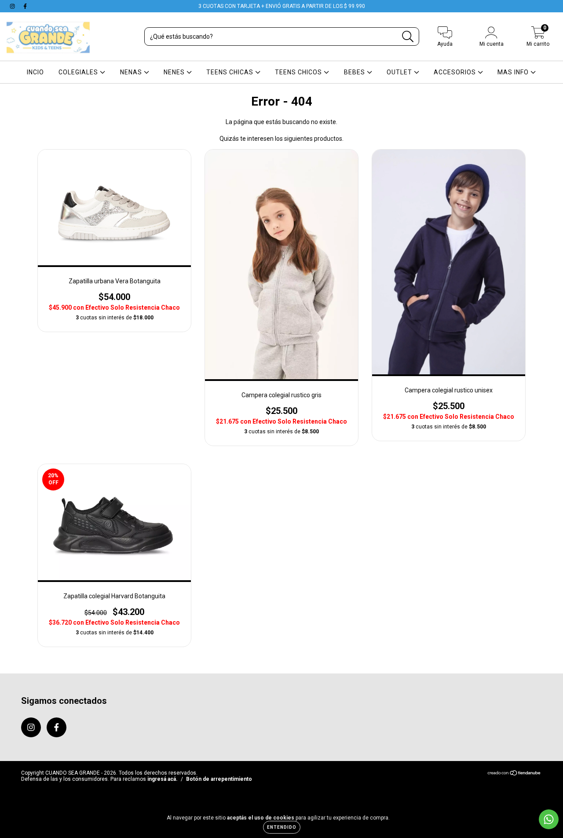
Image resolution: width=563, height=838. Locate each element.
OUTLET (400, 72)
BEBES (355, 72)
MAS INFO (513, 72)
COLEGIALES (79, 72)
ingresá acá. (162, 779)
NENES (175, 72)
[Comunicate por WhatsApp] (549, 819)
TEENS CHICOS (299, 72)
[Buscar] (408, 36)
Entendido (281, 827)
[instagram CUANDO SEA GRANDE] (13, 6)
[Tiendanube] (514, 774)
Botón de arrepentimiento (219, 779)
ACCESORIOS (456, 72)
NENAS (132, 72)
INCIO (35, 72)
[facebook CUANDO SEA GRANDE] (25, 6)
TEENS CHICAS (230, 72)
